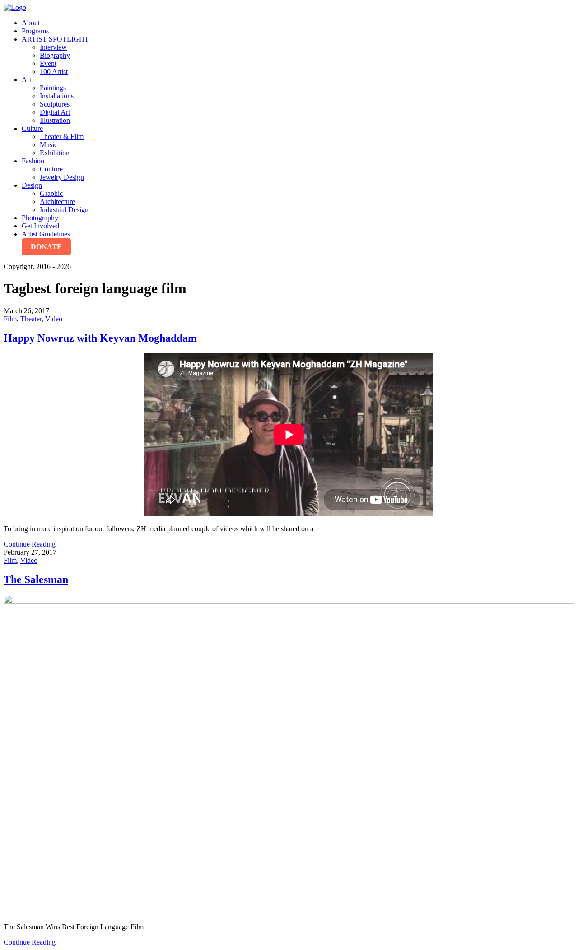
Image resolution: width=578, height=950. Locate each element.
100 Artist (54, 71)
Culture (32, 128)
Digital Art (55, 112)
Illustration (55, 120)
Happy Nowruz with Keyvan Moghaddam (100, 338)
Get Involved (40, 226)
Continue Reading (30, 544)
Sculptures (55, 104)
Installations (57, 96)
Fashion (33, 161)
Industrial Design (64, 209)
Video (53, 319)
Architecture (57, 201)
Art (26, 79)
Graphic (51, 193)
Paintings (53, 88)
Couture (51, 169)
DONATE (46, 246)
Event (48, 63)
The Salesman (36, 579)
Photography (40, 218)
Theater (31, 319)
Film (10, 319)
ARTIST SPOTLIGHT (55, 39)
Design (32, 185)
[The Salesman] (289, 755)
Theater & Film (62, 136)
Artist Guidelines (46, 234)
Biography (55, 55)
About (31, 23)
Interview (53, 47)
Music (48, 144)
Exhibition (55, 153)
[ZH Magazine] (15, 7)
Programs (35, 31)
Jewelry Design (62, 177)
